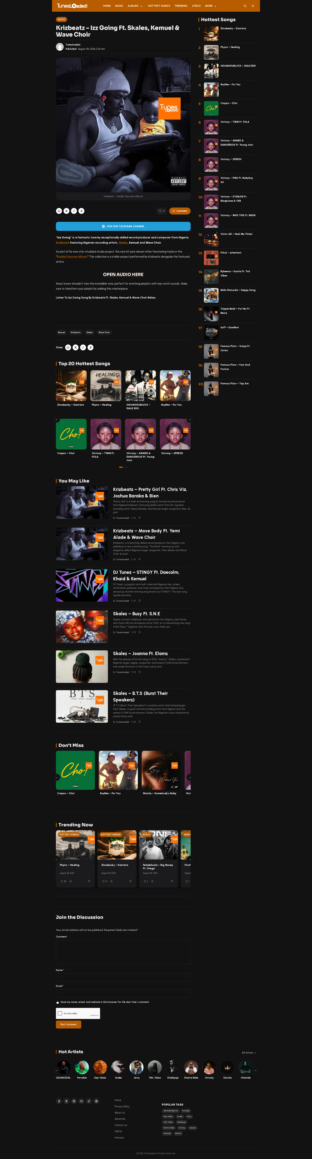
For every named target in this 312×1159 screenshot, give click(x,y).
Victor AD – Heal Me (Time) (236, 234)
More (209, 5)
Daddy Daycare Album (72, 256)
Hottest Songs (159, 5)
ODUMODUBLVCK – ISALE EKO (238, 65)
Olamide (167, 1133)
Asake (179, 1116)
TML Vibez (168, 1122)
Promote (119, 1137)
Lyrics (196, 5)
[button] (74, 211)
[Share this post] (89, 881)
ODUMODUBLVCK (170, 1111)
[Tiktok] (89, 1101)
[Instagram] (74, 1101)
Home (107, 5)
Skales (123, 242)
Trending (181, 5)
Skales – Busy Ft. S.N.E (136, 613)
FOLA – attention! (231, 252)
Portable (185, 1111)
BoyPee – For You (171, 404)
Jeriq (189, 1116)
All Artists (247, 1052)
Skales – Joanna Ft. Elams (140, 653)
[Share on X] (66, 211)
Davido (193, 1128)
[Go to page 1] (121, 467)
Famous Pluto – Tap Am (235, 383)
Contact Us (121, 1125)
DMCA (118, 1131)
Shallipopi (181, 1122)
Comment (181, 210)
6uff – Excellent (230, 327)
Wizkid (178, 1133)
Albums (133, 5)
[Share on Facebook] (81, 211)
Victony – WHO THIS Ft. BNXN (238, 215)
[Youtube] (81, 1101)
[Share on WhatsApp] (59, 211)
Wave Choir (104, 332)
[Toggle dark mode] (253, 6)
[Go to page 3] (126, 467)
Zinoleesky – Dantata (70, 404)
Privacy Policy (122, 1106)
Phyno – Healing (101, 404)
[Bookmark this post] (139, 517)
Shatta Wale (168, 1128)
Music (119, 5)
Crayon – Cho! (65, 453)
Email (60, 986)
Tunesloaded (73, 44)
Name (60, 970)
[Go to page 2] (124, 467)
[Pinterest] (96, 1101)
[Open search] (245, 6)
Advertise (120, 1118)
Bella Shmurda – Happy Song (238, 290)
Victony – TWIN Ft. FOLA (235, 121)
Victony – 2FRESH (172, 453)
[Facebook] (59, 1101)
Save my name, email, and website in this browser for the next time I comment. (105, 1002)
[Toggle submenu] (141, 5)
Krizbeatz (62, 242)
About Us (120, 1112)
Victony (182, 1128)
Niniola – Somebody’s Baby (159, 793)
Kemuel (61, 332)
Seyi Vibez (168, 1116)
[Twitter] (66, 1101)
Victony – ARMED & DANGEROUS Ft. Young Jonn (140, 457)
